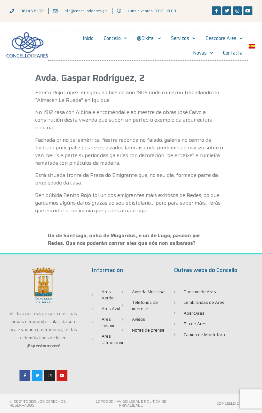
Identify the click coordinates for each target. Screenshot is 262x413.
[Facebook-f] (216, 10)
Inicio (88, 38)
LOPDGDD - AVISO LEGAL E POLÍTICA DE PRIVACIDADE (131, 403)
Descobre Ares (220, 38)
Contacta (233, 53)
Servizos (180, 38)
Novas (200, 53)
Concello (112, 38)
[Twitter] (226, 10)
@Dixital (146, 38)
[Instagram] (237, 10)
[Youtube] (247, 10)
